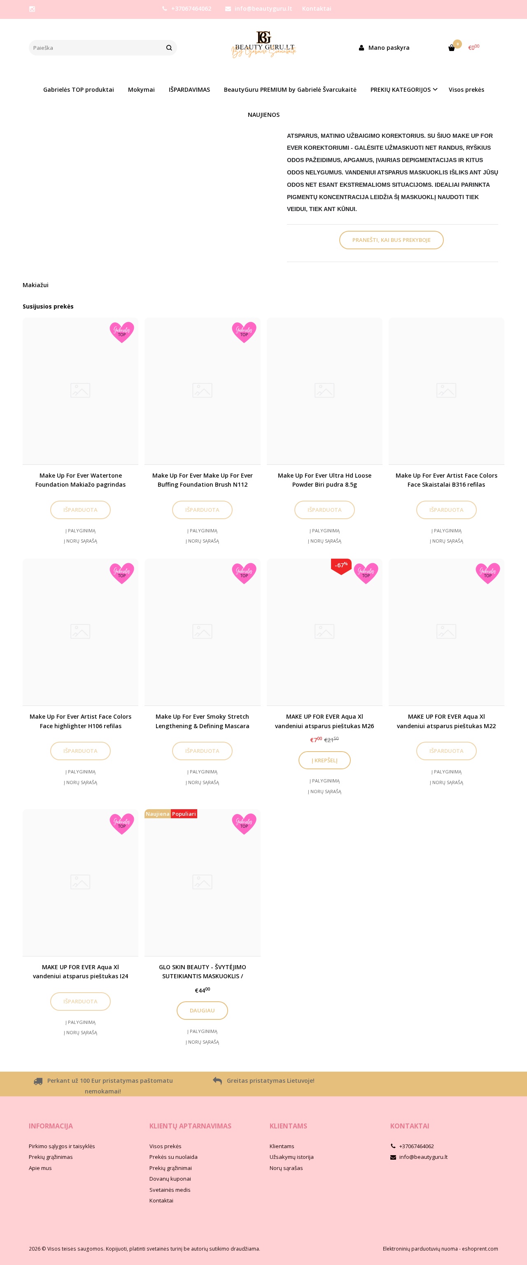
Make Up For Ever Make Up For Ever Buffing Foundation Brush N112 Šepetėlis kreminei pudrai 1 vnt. (202, 479)
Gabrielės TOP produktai (78, 89)
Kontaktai (316, 8)
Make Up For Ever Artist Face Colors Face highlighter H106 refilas (80, 721)
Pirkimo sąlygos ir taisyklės (62, 1146)
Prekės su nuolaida (173, 1157)
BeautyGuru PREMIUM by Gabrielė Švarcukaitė (290, 89)
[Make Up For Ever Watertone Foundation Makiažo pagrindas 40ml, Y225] (80, 391)
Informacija (51, 1125)
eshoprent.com (480, 1248)
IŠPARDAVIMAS (189, 89)
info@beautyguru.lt (262, 8)
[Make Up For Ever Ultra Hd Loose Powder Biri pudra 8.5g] (324, 391)
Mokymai (141, 89)
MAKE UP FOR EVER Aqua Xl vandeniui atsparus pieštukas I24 (80, 971)
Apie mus (40, 1168)
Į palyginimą (80, 530)
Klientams (288, 1125)
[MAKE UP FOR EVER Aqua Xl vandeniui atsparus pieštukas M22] (446, 632)
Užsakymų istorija (292, 1157)
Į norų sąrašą (80, 541)
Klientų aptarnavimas (190, 1125)
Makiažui (36, 285)
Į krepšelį (325, 760)
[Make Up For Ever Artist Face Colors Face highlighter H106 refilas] (80, 632)
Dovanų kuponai (170, 1178)
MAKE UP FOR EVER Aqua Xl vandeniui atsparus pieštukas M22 (446, 721)
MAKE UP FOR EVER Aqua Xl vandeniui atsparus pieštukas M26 (324, 721)
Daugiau (202, 1010)
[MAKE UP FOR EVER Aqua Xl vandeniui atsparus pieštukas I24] (80, 882)
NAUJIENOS (264, 114)
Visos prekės (466, 89)
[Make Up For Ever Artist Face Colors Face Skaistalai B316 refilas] (446, 391)
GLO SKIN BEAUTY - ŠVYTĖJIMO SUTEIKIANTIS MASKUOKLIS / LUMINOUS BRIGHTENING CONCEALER (202, 971)
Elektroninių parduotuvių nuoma (420, 1248)
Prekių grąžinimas (51, 1157)
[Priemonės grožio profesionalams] (263, 47)
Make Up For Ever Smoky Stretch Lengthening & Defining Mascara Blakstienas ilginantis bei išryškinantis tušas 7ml (203, 721)
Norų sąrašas (286, 1168)
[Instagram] (32, 9)
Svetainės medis (170, 1189)
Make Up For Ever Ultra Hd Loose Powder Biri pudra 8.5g (324, 479)
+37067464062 (190, 8)
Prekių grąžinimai (170, 1168)
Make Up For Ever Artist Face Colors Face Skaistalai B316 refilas (446, 479)
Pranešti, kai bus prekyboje (391, 240)
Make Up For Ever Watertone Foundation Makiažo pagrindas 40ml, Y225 (80, 479)
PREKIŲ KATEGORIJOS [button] (401, 89)
